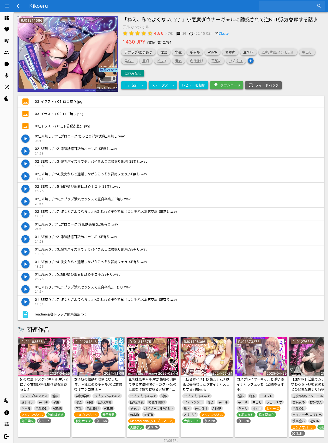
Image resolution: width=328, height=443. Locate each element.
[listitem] (6, 18)
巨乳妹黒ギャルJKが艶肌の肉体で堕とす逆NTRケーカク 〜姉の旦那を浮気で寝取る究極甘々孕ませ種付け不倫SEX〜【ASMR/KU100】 (152, 389)
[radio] (125, 33)
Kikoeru (38, 6)
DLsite (224, 33)
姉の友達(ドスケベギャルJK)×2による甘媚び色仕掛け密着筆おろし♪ (44, 384)
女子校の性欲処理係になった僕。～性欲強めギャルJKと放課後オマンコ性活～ (98, 384)
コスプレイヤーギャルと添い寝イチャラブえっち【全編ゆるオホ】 (260, 384)
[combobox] (288, 6)
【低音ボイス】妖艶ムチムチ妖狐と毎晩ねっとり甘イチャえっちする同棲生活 (206, 384)
